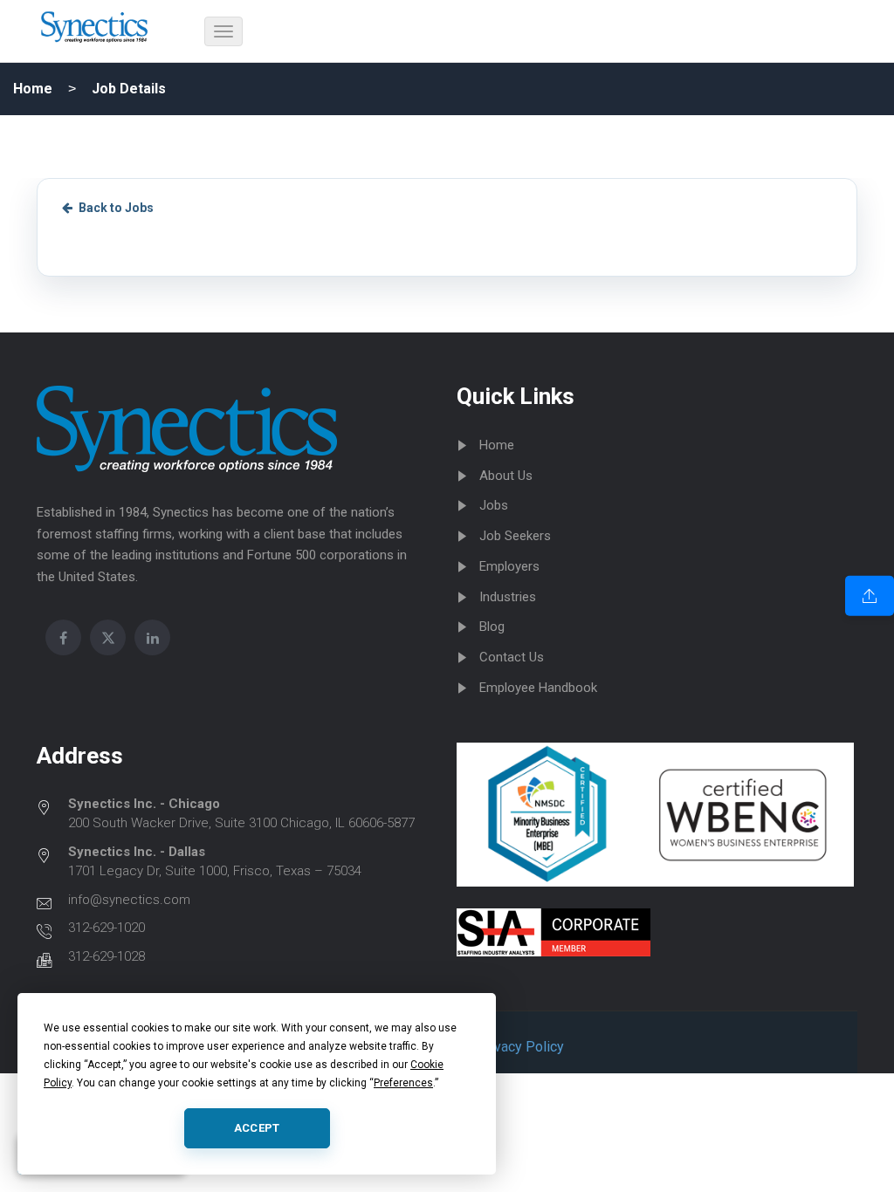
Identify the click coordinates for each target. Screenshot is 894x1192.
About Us (506, 475)
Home (32, 88)
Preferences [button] (403, 1083)
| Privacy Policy (514, 1046)
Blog (492, 626)
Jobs (493, 505)
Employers (509, 566)
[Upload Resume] (869, 596)
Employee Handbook (538, 687)
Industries (507, 597)
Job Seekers (515, 536)
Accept (257, 1127)
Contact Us (511, 657)
